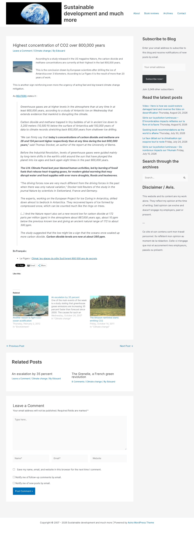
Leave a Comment (22, 50)
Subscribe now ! (154, 79)
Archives (168, 13)
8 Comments (78, 381)
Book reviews (151, 13)
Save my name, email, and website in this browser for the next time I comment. (59, 469)
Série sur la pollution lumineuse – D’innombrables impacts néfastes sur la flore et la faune (163, 121)
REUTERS (21, 96)
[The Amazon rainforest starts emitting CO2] (107, 306)
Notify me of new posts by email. (32, 483)
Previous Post (15, 346)
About (136, 13)
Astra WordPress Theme (141, 522)
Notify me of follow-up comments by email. (38, 477)
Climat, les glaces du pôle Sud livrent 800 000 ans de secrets (64, 258)
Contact (181, 13)
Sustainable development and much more (94, 13)
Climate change (42, 50)
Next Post (126, 346)
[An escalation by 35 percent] (70, 308)
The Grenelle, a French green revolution (93, 375)
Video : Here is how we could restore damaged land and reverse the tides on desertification (163, 109)
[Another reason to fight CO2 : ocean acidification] (30, 306)
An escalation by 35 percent (32, 374)
